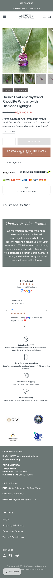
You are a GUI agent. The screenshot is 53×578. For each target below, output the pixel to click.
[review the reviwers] (12, 309)
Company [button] (8, 512)
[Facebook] (11, 555)
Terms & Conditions (13, 537)
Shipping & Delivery (13, 525)
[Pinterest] (17, 555)
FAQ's (6, 519)
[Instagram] (4, 555)
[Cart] (49, 16)
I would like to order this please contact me (26, 152)
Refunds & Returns (13, 531)
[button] (26, 3)
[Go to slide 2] (26, 326)
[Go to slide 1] (24, 326)
